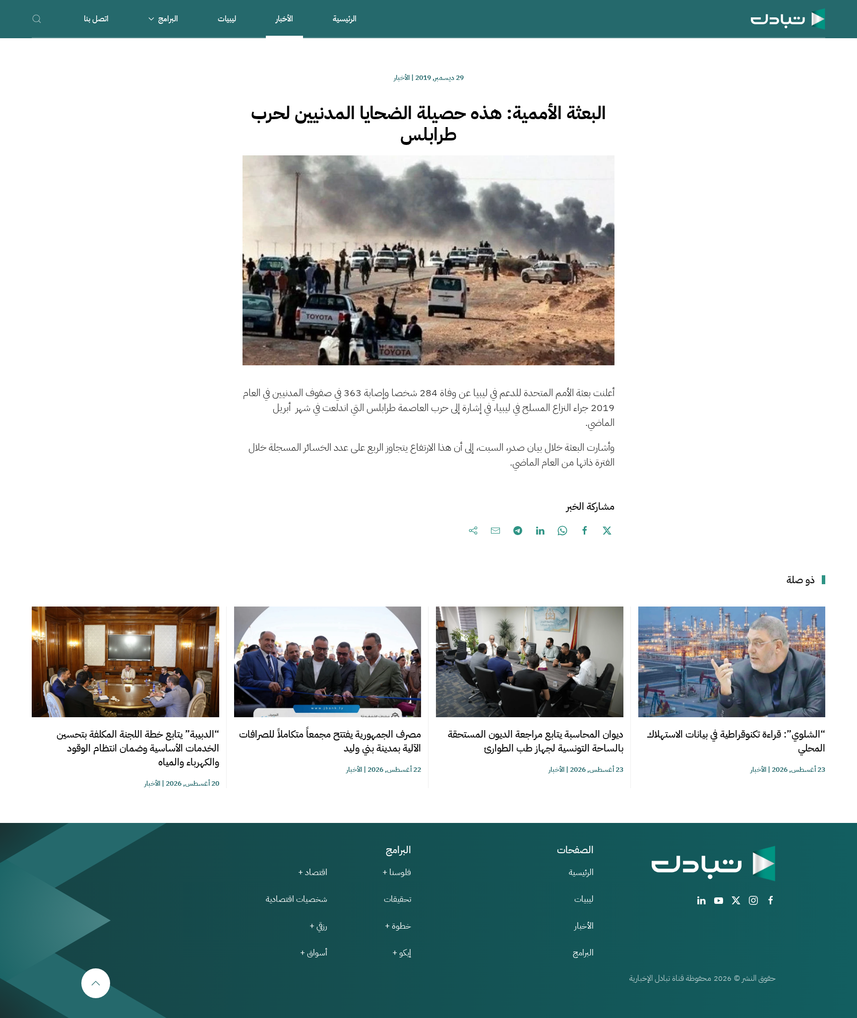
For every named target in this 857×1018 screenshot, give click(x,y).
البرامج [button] (168, 19)
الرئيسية (345, 19)
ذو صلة (801, 579)
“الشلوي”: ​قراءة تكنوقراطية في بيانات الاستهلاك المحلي (736, 741)
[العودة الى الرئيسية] (788, 18)
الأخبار (284, 19)
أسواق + (313, 953)
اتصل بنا (96, 19)
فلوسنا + (396, 872)
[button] (37, 18)
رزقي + (318, 926)
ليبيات (227, 19)
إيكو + (401, 953)
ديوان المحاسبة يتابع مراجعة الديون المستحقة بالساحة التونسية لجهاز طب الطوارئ (535, 741)
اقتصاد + (312, 872)
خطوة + (398, 926)
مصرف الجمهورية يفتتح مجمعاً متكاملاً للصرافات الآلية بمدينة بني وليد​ (330, 741)
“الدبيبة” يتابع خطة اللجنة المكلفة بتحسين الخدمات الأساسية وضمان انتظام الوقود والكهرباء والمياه (138, 748)
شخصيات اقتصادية (296, 899)
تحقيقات (397, 899)
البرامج (583, 953)
